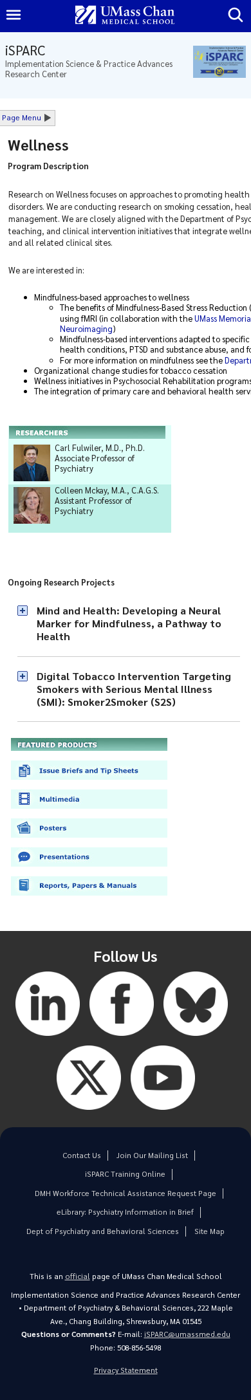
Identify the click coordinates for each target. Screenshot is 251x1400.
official (77, 1276)
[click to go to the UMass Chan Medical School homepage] (125, 16)
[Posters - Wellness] (89, 840)
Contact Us (81, 1155)
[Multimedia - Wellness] (89, 811)
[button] (128, 623)
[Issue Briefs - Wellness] (89, 782)
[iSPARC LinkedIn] (47, 1038)
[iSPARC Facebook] (121, 1038)
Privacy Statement (126, 1370)
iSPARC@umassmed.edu (187, 1334)
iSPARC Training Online (125, 1174)
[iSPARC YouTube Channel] (163, 1112)
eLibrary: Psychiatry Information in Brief (125, 1212)
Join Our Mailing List (152, 1155)
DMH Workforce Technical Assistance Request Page (125, 1193)
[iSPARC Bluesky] (195, 1038)
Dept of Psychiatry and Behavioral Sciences (102, 1231)
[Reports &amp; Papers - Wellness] (89, 898)
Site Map (209, 1231)
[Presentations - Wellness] (89, 869)
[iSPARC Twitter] (89, 1112)
